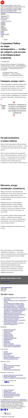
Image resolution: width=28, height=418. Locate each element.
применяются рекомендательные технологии (14, 400)
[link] (3, 28)
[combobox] (7, 413)
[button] (2, 31)
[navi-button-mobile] (2, 36)
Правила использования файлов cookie (11, 12)
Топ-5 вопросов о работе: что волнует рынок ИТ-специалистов (14, 323)
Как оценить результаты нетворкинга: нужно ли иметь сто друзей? (14, 318)
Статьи (5, 39)
